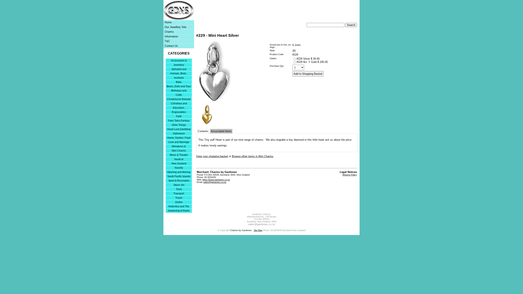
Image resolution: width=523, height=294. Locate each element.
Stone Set (178, 185)
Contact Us (171, 45)
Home (168, 22)
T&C (167, 41)
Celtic (179, 95)
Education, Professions (178, 108)
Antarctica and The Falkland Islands (178, 206)
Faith (179, 116)
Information (171, 36)
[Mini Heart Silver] (213, 101)
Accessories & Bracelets (179, 61)
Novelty (179, 167)
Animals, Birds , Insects (178, 74)
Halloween (179, 133)
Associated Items (221, 131)
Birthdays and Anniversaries (179, 91)
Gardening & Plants (179, 210)
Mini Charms (179, 150)
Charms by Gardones (241, 230)
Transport (178, 193)
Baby (179, 82)
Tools (179, 189)
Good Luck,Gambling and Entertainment (179, 129)
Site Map (258, 230)
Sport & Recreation (178, 180)
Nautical (178, 159)
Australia (179, 77)
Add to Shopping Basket (308, 73)
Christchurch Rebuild (179, 99)
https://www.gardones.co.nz (216, 179)
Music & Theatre (179, 155)
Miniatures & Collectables (179, 146)
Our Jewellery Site (175, 27)
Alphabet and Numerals (178, 69)
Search (351, 25)
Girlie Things (179, 125)
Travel (178, 197)
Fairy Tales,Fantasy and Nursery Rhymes (179, 121)
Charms (169, 31)
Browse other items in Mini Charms (252, 156)
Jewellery (178, 64)
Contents (203, 131)
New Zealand (178, 163)
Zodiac (179, 202)
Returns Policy (349, 175)
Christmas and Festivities (179, 104)
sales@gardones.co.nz (214, 182)
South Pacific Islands (178, 176)
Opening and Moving (178, 172)
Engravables (179, 112)
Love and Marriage (178, 142)
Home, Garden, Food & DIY (178, 138)
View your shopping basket (212, 156)
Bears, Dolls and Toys (179, 86)
